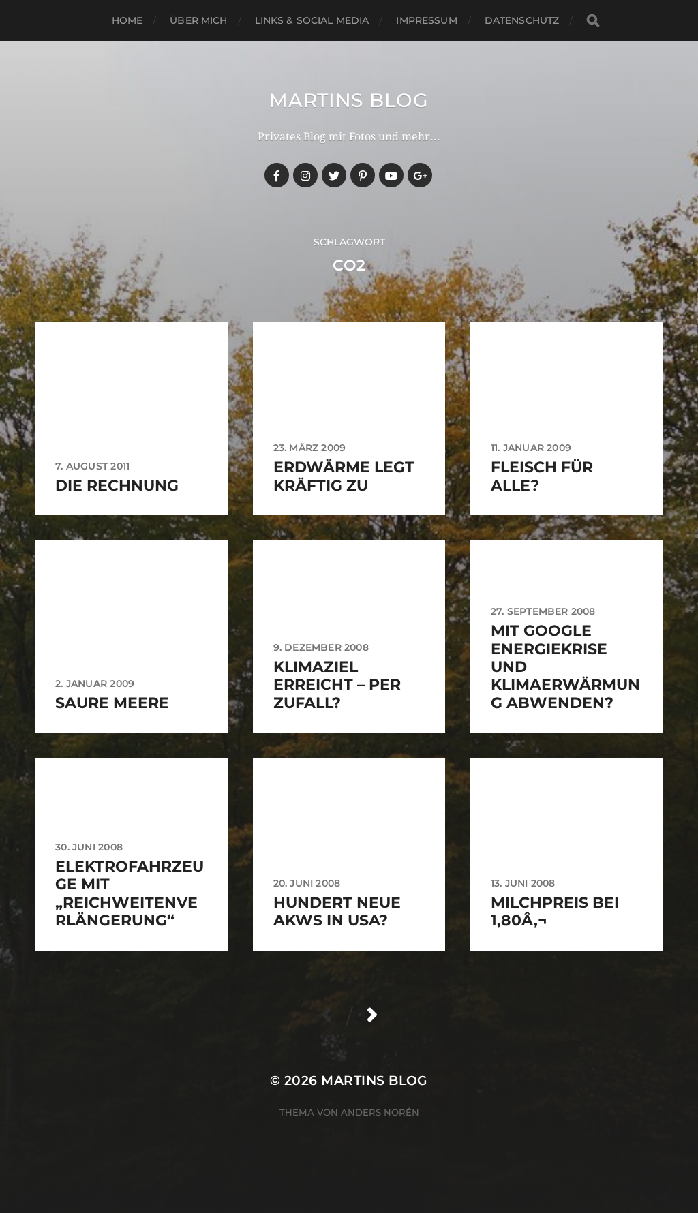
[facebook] (276, 175)
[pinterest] (362, 175)
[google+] (420, 175)
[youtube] (391, 175)
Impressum (426, 20)
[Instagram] (305, 175)
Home (127, 20)
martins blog (348, 100)
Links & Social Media (312, 20)
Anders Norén (380, 1112)
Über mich (198, 20)
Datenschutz (522, 20)
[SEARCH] (593, 20)
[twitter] (334, 175)
